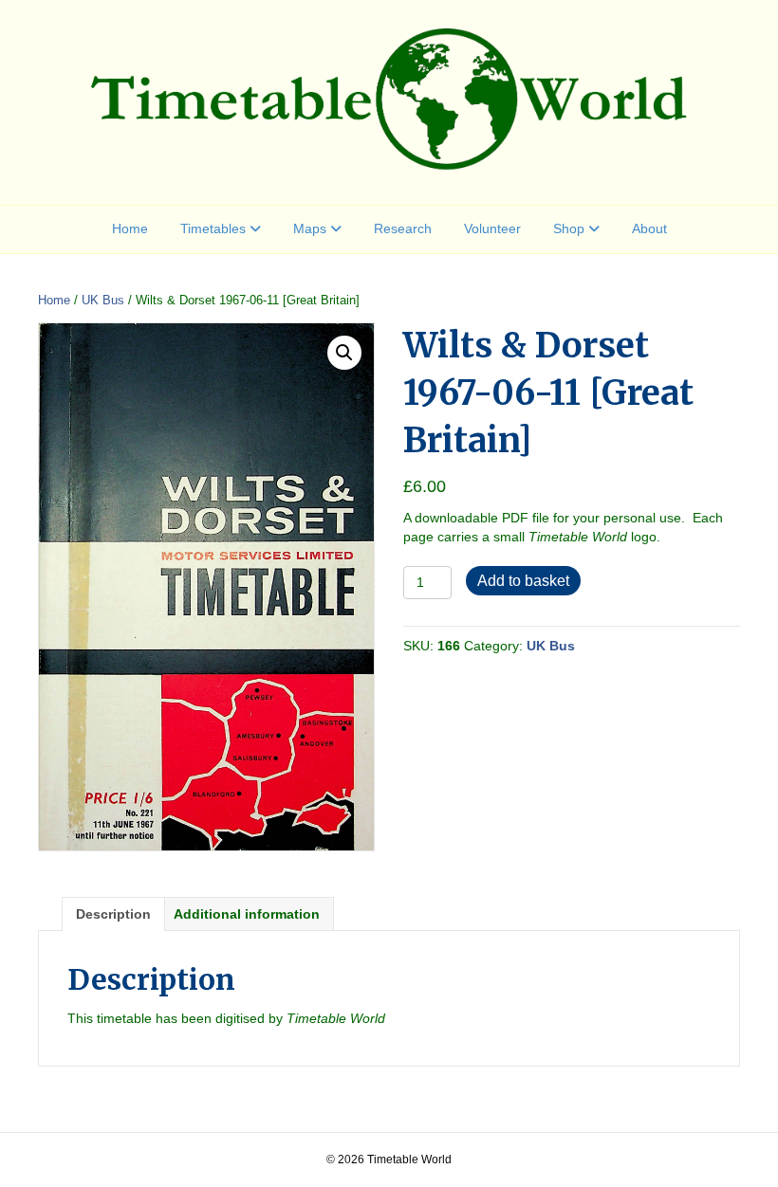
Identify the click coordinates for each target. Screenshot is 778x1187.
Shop (568, 228)
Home (130, 228)
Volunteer (492, 228)
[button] (344, 353)
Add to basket (523, 581)
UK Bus (103, 300)
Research (403, 228)
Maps (309, 228)
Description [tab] (113, 914)
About (649, 228)
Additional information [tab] (247, 914)
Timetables (213, 228)
